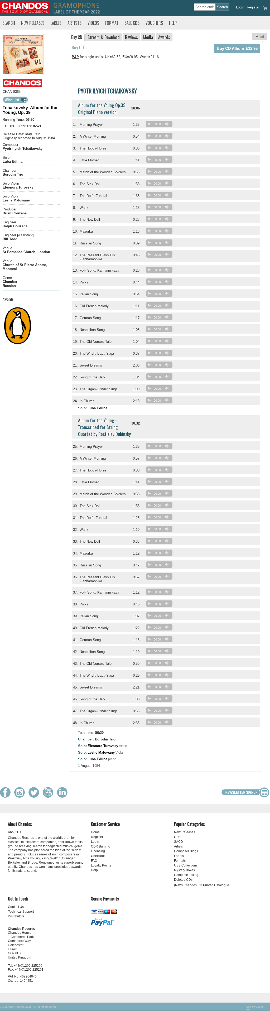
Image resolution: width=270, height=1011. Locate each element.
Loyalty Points (101, 865)
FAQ (94, 861)
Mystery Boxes (184, 870)
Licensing (98, 851)
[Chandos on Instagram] (20, 796)
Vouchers (154, 23)
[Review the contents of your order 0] (265, 10)
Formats (180, 861)
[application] (160, 125)
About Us (14, 832)
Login (240, 7)
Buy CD (76, 37)
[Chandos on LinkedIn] (63, 796)
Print (259, 36)
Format (111, 23)
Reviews (131, 37)
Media (148, 37)
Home (95, 832)
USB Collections (185, 865)
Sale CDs (131, 23)
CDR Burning (100, 846)
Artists (74, 23)
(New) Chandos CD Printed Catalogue (201, 885)
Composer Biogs (186, 851)
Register (253, 7)
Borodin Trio (13, 174)
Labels (55, 23)
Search (8, 23)
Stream (104, 37)
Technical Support (21, 911)
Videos (93, 23)
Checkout (98, 856)
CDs (177, 837)
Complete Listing (186, 875)
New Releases (32, 23)
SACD (178, 842)
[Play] (149, 124)
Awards (164, 37)
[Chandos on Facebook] (6, 796)
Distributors (16, 916)
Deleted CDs (183, 880)
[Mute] (167, 124)
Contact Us (16, 907)
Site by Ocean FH (255, 1008)
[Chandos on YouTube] (49, 796)
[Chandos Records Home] (24, 13)
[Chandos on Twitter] (35, 796)
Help (173, 23)
